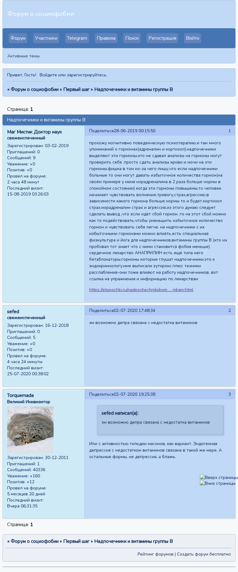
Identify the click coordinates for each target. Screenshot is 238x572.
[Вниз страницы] (218, 483)
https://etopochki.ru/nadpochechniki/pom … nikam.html (141, 290)
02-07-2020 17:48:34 (134, 310)
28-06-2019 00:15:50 (134, 131)
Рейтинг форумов (156, 554)
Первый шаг (76, 89)
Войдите (48, 75)
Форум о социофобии (35, 89)
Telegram (77, 38)
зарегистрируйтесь (86, 75)
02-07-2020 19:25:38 (134, 394)
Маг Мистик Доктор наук (34, 132)
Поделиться (101, 131)
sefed (13, 312)
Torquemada (20, 395)
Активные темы (23, 56)
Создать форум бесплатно (204, 554)
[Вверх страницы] (219, 477)
